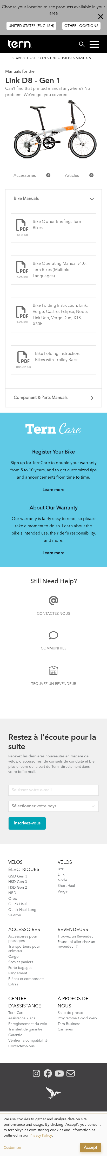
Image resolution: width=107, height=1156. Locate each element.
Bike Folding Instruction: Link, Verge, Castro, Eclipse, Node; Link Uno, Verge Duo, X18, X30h (60, 315)
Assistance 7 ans (21, 1018)
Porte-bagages (20, 968)
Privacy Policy (41, 1135)
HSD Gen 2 (17, 887)
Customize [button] (12, 1148)
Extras (13, 984)
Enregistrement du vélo (27, 1024)
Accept (90, 1148)
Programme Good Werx (77, 1018)
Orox (12, 899)
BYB (61, 869)
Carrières (65, 1029)
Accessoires (24, 929)
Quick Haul (17, 904)
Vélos (65, 862)
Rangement (17, 973)
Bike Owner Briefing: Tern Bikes (57, 225)
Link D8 (66, 58)
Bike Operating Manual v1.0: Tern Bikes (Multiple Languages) (60, 270)
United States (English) (31, 26)
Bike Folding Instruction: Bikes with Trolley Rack (58, 357)
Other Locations (81, 26)
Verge (63, 891)
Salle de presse (70, 1013)
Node (62, 880)
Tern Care (16, 1013)
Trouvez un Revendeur (53, 684)
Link (53, 58)
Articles (72, 176)
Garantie (15, 1035)
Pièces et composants (26, 979)
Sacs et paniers (20, 962)
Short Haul (66, 886)
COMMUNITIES (53, 648)
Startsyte (20, 58)
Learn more (53, 490)
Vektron (14, 915)
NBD (12, 893)
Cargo (13, 957)
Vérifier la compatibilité (28, 1040)
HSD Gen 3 (17, 882)
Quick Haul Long (22, 910)
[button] (94, 44)
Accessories (25, 176)
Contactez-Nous (53, 614)
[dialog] (53, 1135)
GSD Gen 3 (17, 876)
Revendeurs (73, 929)
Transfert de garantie (25, 1029)
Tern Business (69, 1024)
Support (39, 58)
